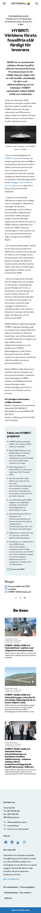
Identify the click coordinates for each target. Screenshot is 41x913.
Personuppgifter (27, 887)
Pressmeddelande (18, 16)
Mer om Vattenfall (11, 879)
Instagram (24, 842)
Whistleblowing (11, 893)
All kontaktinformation (17, 822)
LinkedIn (12, 842)
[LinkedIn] (20, 598)
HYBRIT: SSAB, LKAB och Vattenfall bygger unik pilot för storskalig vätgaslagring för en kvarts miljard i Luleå (20, 698)
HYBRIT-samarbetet (13, 158)
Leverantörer (13, 825)
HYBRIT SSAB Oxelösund (19, 592)
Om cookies (25, 893)
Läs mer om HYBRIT (17, 569)
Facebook (5, 842)
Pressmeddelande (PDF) (19, 586)
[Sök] (37, 3)
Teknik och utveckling (18, 19)
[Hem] (20, 3)
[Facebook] (16, 598)
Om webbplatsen (10, 887)
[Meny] (4, 3)
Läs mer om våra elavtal (17, 829)
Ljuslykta (12, 589)
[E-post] (25, 598)
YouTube (18, 842)
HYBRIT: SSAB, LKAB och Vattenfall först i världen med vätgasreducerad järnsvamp (19, 648)
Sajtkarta (8, 898)
